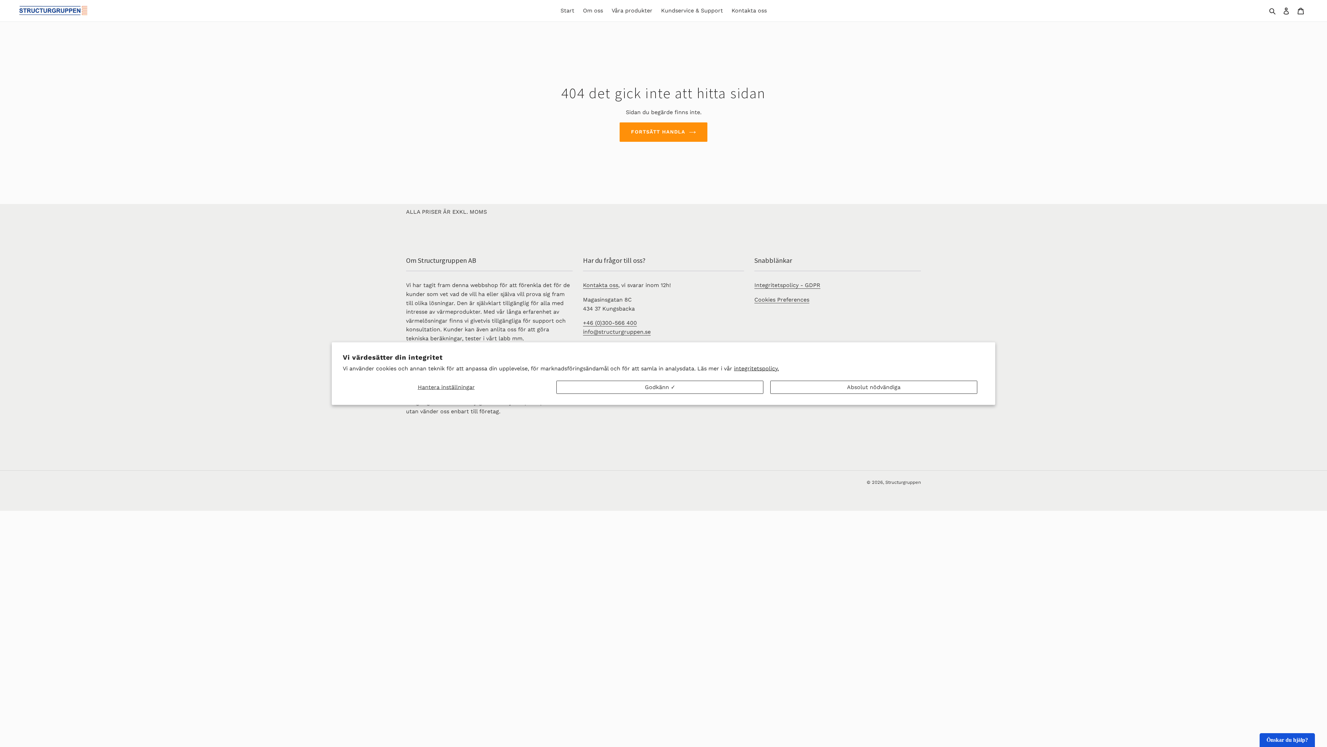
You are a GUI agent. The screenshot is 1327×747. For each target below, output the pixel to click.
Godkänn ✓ (660, 387)
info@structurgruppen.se (617, 332)
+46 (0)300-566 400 (610, 323)
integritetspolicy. (756, 368)
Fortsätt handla (658, 132)
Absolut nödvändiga (874, 387)
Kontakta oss (600, 285)
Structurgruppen (903, 482)
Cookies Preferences (781, 299)
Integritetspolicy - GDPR (787, 285)
